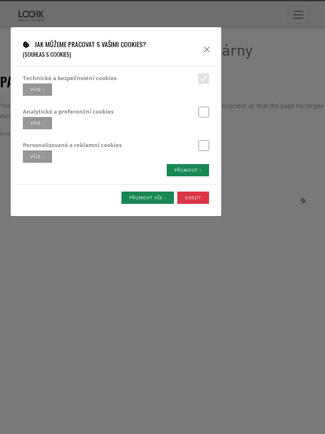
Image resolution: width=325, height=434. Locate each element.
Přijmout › (187, 170)
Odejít (193, 197)
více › (37, 89)
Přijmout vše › (147, 197)
